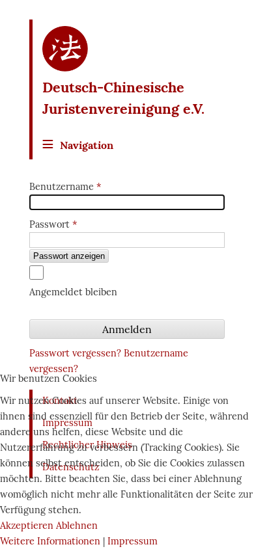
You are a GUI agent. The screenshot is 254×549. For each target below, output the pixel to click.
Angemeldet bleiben (73, 292)
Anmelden (127, 329)
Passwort (53, 224)
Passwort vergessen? (76, 353)
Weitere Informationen (50, 541)
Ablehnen (77, 525)
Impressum (132, 541)
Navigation (86, 145)
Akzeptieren (26, 525)
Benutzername (65, 187)
